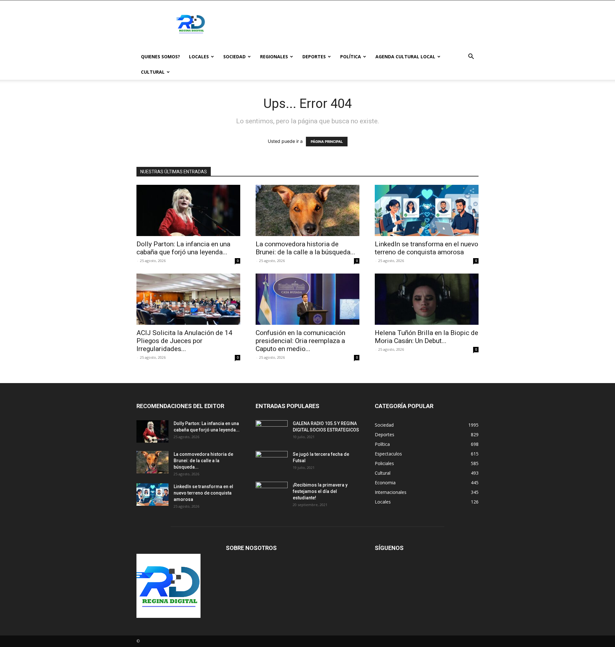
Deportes (314, 56)
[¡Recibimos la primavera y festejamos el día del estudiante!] (272, 493)
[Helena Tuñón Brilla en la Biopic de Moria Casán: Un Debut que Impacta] (427, 299)
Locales (199, 56)
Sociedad (234, 56)
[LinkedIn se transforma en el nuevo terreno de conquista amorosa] (427, 210)
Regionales (274, 56)
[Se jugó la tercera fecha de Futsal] (272, 462)
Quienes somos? (160, 56)
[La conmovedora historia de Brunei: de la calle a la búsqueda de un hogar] (307, 210)
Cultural (153, 72)
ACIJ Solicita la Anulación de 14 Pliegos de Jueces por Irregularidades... (184, 341)
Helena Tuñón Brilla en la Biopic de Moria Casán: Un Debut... (426, 337)
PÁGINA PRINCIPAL (327, 141)
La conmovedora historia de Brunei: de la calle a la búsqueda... (305, 248)
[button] (471, 57)
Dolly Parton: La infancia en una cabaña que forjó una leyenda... (183, 248)
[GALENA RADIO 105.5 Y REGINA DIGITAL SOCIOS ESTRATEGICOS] (272, 431)
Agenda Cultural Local (405, 56)
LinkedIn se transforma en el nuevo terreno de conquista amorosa (426, 248)
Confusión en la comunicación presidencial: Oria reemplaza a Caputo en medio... (300, 341)
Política (350, 56)
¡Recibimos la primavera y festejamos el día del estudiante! (320, 491)
